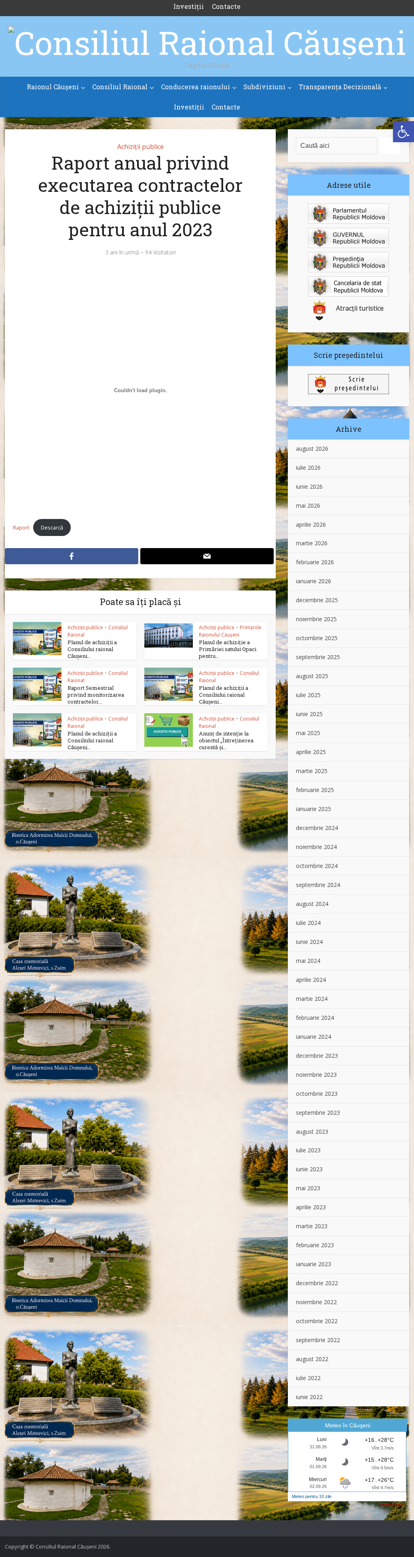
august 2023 (312, 1131)
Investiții (189, 107)
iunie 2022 (309, 1397)
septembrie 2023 (318, 1112)
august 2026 (312, 448)
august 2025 (312, 676)
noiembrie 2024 (316, 847)
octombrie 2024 (317, 866)
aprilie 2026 (311, 524)
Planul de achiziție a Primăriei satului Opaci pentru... (227, 649)
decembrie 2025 (317, 600)
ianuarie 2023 (313, 1264)
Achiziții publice (140, 146)
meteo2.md (391, 1504)
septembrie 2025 (318, 657)
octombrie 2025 (317, 638)
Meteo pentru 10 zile (312, 1496)
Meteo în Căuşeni (347, 1425)
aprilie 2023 (311, 1207)
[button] (403, 131)
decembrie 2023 (317, 1055)
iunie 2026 (309, 486)
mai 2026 (308, 505)
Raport (21, 527)
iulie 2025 (308, 695)
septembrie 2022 (318, 1340)
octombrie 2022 (317, 1321)
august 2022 (312, 1359)
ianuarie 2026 (313, 581)
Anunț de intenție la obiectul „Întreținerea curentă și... (226, 740)
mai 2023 (308, 1188)
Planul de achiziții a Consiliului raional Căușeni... (92, 649)
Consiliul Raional (120, 86)
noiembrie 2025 (316, 619)
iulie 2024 (308, 923)
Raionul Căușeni (53, 86)
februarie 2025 (315, 790)
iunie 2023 (309, 1169)
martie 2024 (311, 998)
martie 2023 (311, 1226)
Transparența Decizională (340, 86)
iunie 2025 (309, 714)
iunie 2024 (309, 942)
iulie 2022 (308, 1378)
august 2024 (312, 904)
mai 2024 (308, 960)
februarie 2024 (315, 1017)
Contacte (225, 107)
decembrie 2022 (317, 1283)
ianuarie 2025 (313, 809)
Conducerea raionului (195, 86)
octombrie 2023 (317, 1093)
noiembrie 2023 (316, 1074)
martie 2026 (311, 543)
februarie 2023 (315, 1245)
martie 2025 (311, 771)
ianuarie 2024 (313, 1036)
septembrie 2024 (318, 885)
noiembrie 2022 (316, 1302)
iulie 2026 (308, 467)
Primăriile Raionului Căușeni (230, 631)
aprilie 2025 (311, 752)
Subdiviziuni (264, 86)
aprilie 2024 (311, 979)
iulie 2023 (308, 1150)
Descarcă (52, 527)
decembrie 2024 (317, 828)
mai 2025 (308, 733)
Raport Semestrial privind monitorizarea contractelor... (96, 694)
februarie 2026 (315, 562)
